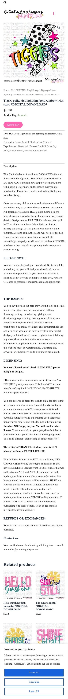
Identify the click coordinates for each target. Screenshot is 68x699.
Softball (28, 150)
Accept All (34, 672)
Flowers (33, 146)
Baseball (13, 146)
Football (42, 146)
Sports (36, 150)
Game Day (52, 146)
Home (6, 90)
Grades (18, 142)
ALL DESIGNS (18, 90)
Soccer (20, 150)
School (25, 142)
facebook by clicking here (39, 545)
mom (5, 150)
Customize (34, 682)
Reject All (34, 691)
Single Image (33, 90)
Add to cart (13, 124)
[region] (34, 671)
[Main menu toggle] (53, 13)
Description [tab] (10, 166)
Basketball (23, 146)
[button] (5, 2)
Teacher (47, 142)
